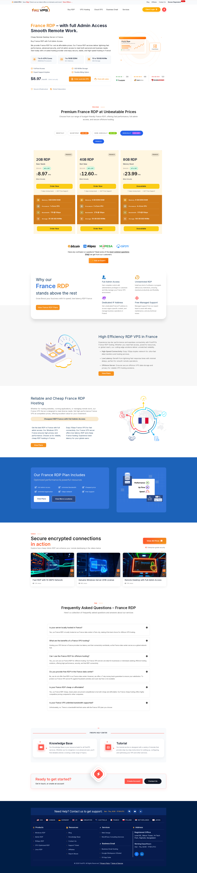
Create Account (133, 781)
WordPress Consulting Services (113, 837)
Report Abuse (73, 854)
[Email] (135, 811)
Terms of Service (117, 863)
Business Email (112, 10)
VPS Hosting (85, 10)
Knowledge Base (74, 837)
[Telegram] (141, 811)
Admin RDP (39, 837)
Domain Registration (176, 2)
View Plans (106, 373)
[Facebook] (137, 854)
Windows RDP (40, 833)
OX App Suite (106, 857)
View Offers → (68, 2)
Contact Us (162, 2)
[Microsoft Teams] (129, 811)
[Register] (164, 9)
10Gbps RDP (39, 841)
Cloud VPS (98, 10)
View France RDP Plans (48, 307)
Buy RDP (71, 10)
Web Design (106, 833)
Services (126, 10)
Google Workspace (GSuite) (112, 853)
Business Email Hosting (110, 849)
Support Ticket (73, 845)
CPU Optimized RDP (42, 845)
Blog (148, 2)
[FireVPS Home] (41, 12)
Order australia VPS (80, 79)
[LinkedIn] (142, 854)
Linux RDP (38, 849)
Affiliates (154, 2)
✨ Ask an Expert (98, 261)
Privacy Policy (105, 863)
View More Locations (63, 499)
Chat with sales (101, 79)
